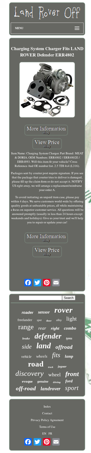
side (27, 346)
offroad (64, 347)
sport (72, 387)
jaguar (62, 366)
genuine (42, 381)
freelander (25, 320)
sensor (44, 312)
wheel (54, 374)
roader (27, 313)
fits (56, 355)
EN (44, 433)
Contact (47, 413)
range (26, 327)
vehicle (26, 357)
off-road (26, 388)
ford (69, 381)
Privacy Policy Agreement (47, 420)
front (72, 373)
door (49, 320)
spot (39, 320)
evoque (27, 381)
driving (57, 382)
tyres (69, 338)
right (55, 328)
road (35, 364)
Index (47, 406)
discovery (29, 373)
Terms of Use (47, 427)
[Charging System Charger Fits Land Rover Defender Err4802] (47, 90)
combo (70, 328)
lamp (69, 356)
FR (50, 433)
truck (50, 367)
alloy (59, 320)
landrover (50, 388)
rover (63, 310)
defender (48, 336)
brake (26, 338)
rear (42, 328)
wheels (41, 356)
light (71, 319)
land (43, 345)
